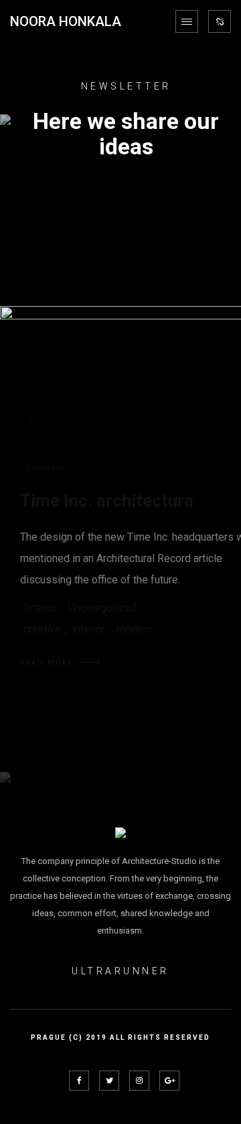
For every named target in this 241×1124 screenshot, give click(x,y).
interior (88, 629)
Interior (40, 607)
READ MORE (47, 662)
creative (42, 629)
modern (134, 629)
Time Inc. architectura (106, 500)
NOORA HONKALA (65, 21)
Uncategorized (102, 607)
